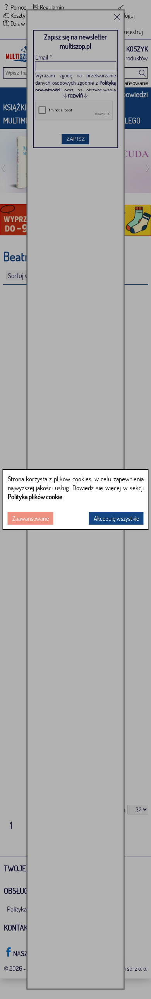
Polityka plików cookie (35, 496)
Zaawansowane (30, 518)
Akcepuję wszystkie (116, 518)
